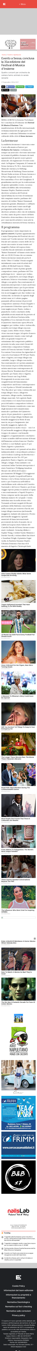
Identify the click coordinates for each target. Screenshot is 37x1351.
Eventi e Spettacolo (14, 55)
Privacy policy (18, 1315)
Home (4, 55)
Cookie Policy (18, 1286)
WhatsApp (21, 86)
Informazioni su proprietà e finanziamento (18, 1296)
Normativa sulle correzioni (18, 1311)
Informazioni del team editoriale (18, 1290)
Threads (6, 90)
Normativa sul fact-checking (18, 1306)
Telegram (30, 86)
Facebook (11, 86)
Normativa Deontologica (18, 1302)
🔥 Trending (5, 1233)
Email (14, 90)
